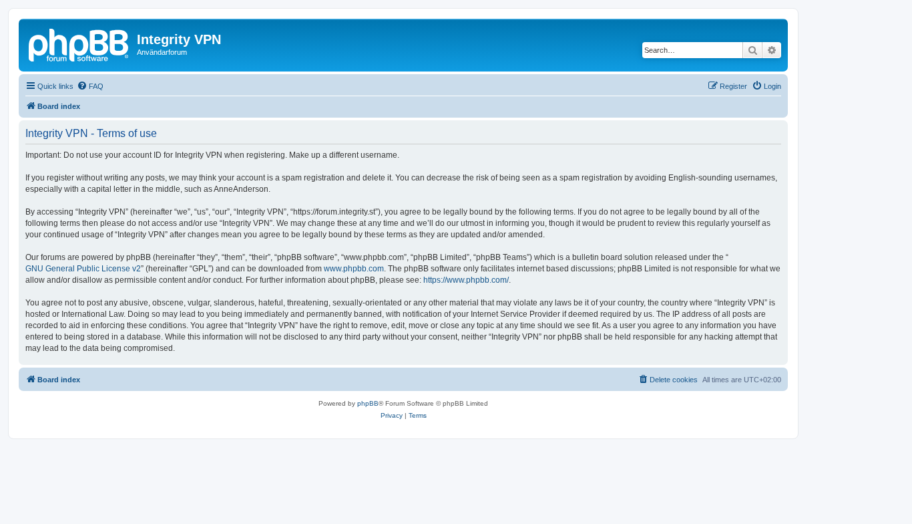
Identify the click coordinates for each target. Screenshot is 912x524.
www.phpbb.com (354, 268)
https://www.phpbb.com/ (466, 280)
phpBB (368, 403)
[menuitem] (90, 86)
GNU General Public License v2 (83, 268)
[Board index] (79, 43)
